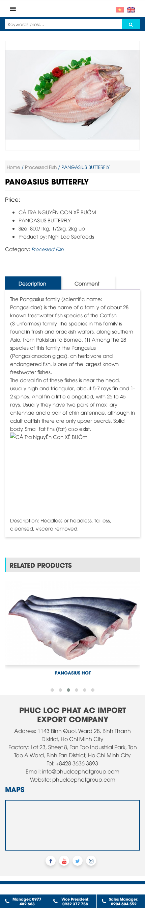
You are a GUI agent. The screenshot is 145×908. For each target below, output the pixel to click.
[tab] (32, 283)
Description (32, 283)
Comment (87, 283)
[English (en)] (131, 8)
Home (13, 167)
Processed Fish (41, 167)
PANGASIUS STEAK (73, 653)
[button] (52, 670)
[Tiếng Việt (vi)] (120, 8)
